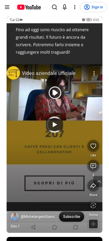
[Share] (93, 185)
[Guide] (7, 7)
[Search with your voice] (65, 7)
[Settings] (75, 7)
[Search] (54, 7)
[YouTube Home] (28, 7)
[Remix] (93, 205)
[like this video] (93, 146)
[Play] (54, 124)
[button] (15, 217)
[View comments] (93, 166)
